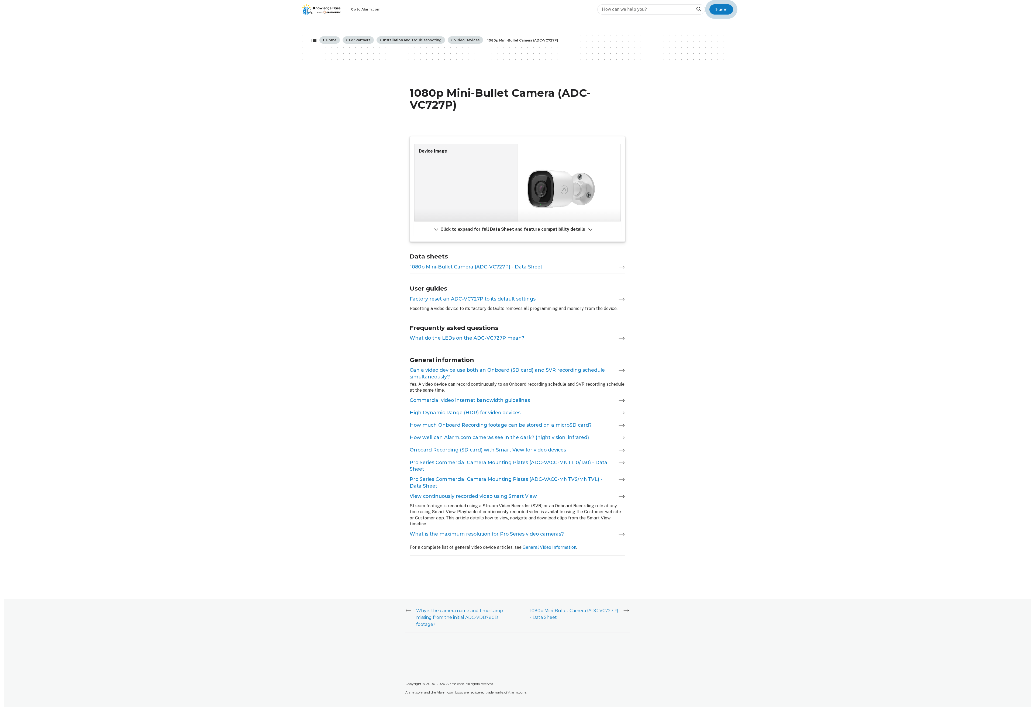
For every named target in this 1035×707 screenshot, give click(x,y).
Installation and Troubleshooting (411, 40)
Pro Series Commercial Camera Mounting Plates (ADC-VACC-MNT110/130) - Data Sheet (508, 466)
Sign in (721, 9)
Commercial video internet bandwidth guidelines (470, 400)
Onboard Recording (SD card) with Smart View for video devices (488, 450)
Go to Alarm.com (365, 9)
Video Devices (466, 40)
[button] (517, 229)
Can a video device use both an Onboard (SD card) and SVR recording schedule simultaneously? (507, 373)
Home (330, 40)
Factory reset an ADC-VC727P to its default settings (473, 299)
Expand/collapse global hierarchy (312, 40)
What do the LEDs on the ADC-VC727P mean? (467, 338)
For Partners (359, 40)
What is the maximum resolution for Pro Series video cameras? (487, 534)
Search (698, 9)
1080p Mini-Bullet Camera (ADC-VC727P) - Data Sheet (476, 267)
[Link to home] (321, 9)
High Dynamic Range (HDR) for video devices (465, 412)
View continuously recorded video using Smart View (473, 496)
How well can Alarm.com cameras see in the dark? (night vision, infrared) (499, 437)
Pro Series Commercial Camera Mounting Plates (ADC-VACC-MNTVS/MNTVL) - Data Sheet (506, 482)
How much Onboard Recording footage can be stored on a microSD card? (501, 425)
